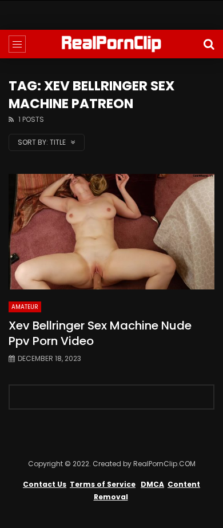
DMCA (152, 484)
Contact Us (44, 484)
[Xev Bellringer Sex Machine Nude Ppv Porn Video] (111, 232)
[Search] (208, 44)
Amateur (24, 307)
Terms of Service (103, 484)
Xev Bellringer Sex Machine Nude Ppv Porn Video (100, 333)
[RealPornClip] (111, 44)
